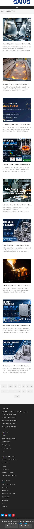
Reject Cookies (25, 526)
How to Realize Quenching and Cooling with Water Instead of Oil (17, 164)
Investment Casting (7, 472)
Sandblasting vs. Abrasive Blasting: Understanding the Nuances (17, 84)
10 (19, 391)
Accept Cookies (11, 526)
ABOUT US (5, 490)
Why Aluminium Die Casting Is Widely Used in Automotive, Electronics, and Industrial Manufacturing (17, 245)
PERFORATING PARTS (8, 493)
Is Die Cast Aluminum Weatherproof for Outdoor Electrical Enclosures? (17, 325)
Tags (3, 503)
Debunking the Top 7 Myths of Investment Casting (17, 285)
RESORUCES (5, 497)
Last (16, 396)
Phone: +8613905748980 (9, 427)
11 (23, 391)
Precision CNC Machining (9, 475)
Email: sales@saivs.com (8, 423)
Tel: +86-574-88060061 (8, 417)
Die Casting (5, 469)
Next (29, 391)
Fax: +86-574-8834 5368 (9, 420)
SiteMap (4, 506)
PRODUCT (5, 487)
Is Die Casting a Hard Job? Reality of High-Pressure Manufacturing (17, 205)
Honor (4, 435)
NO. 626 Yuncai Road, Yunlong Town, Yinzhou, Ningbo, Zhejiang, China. (15, 413)
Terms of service (6, 448)
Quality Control (6, 441)
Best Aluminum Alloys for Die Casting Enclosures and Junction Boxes (17, 366)
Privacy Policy (6, 445)
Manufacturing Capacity (9, 438)
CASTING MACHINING (8, 484)
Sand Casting (6, 463)
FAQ (3, 451)
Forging (4, 466)
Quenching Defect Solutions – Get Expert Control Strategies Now (17, 124)
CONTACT (5, 500)
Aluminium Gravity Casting (9, 459)
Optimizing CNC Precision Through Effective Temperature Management (17, 44)
